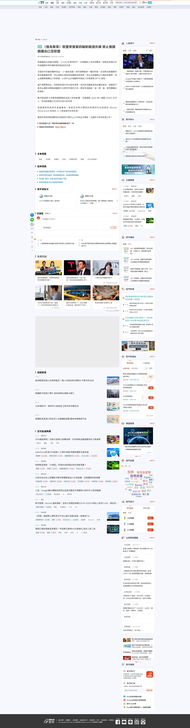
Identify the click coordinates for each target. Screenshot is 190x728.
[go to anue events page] (140, 2)
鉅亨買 (98, 3)
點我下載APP (60, 127)
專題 (128, 7)
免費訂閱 (149, 690)
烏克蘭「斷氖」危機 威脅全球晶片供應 (52, 178)
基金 (75, 3)
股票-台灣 (133, 391)
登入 (146, 2)
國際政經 (133, 186)
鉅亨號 (105, 3)
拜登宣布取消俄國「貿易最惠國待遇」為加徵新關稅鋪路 (59, 175)
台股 (57, 3)
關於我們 (61, 720)
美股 (62, 3)
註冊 (150, 2)
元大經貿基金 (128, 396)
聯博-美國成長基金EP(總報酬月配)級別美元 (135, 375)
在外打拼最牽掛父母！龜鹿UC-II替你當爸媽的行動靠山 (48, 304)
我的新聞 (141, 7)
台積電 (131, 524)
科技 (57, 7)
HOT (132, 248)
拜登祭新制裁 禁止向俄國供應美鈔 (51, 182)
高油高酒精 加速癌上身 (103, 303)
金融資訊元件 (84, 720)
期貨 (96, 7)
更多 (150, 50)
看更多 (114, 189)
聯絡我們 (92, 720)
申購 (151, 388)
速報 (79, 7)
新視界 (121, 7)
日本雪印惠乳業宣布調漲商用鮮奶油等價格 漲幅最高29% (99, 244)
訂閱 (111, 3)
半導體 (131, 530)
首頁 (46, 3)
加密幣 (92, 3)
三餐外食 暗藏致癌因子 (103, 278)
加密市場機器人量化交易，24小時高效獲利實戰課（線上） (141, 270)
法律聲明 (111, 720)
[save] (32, 242)
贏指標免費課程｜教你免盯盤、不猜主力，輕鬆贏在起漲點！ (141, 251)
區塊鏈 (103, 7)
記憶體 (131, 518)
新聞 (52, 3)
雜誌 (133, 7)
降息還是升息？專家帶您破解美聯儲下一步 (56, 123)
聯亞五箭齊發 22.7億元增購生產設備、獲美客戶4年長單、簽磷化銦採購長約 (76, 304)
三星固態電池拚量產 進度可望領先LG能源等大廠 (57, 243)
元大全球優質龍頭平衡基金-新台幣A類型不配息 (135, 406)
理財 (115, 7)
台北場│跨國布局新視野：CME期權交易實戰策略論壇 (141, 260)
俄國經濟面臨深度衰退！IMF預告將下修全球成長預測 (57, 171)
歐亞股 (45, 39)
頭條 (40, 7)
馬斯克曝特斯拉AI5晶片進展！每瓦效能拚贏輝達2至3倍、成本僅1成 (76, 279)
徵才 (98, 720)
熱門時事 (72, 7)
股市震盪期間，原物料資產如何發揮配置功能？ (48, 279)
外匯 (80, 3)
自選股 (149, 7)
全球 (85, 3)
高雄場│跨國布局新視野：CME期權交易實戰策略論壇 (141, 279)
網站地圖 (103, 720)
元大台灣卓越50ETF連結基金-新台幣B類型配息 (135, 386)
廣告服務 (75, 720)
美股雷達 (133, 201)
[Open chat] (32, 247)
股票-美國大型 (134, 380)
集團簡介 (68, 720)
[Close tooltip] (48, 246)
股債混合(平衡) (134, 411)
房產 (109, 7)
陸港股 (69, 3)
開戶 (151, 376)
